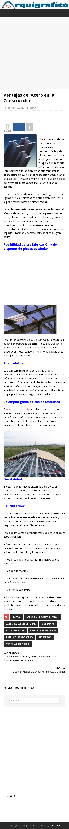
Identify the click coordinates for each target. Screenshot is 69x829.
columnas (48, 623)
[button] (64, 12)
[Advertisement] (34, 52)
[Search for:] (34, 701)
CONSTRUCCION (15, 630)
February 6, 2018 (15, 107)
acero (16, 617)
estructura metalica (43, 630)
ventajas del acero (17, 643)
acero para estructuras (21, 623)
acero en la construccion (42, 617)
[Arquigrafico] (34, 7)
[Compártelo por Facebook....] (19, 127)
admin (32, 107)
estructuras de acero (19, 637)
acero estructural (17, 409)
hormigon (45, 637)
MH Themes (56, 825)
